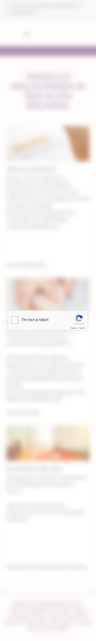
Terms (82, 328)
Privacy (74, 328)
